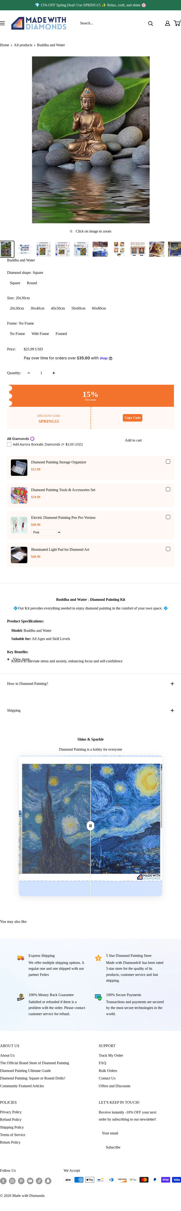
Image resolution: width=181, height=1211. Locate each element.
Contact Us (107, 1078)
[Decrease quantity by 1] (29, 373)
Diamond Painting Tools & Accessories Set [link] (63, 490)
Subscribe (113, 1147)
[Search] (150, 23)
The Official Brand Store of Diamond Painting (34, 1063)
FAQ (102, 1063)
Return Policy (10, 1142)
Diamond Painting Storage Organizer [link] (58, 462)
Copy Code (132, 417)
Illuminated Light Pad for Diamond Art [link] (60, 549)
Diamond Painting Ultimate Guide (25, 1071)
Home (4, 45)
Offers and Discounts (114, 1086)
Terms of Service (12, 1135)
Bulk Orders (108, 1071)
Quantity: (14, 373)
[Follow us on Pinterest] (21, 1180)
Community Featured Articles (22, 1086)
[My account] (167, 23)
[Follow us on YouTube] (30, 1180)
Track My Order (111, 1055)
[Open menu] (2, 23)
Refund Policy (10, 1120)
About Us (7, 1055)
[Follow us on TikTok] (39, 1180)
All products (23, 45)
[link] (19, 467)
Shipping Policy (12, 1127)
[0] (177, 23)
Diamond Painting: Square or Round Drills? (32, 1078)
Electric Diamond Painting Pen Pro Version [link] (63, 518)
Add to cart (133, 440)
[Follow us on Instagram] (12, 1180)
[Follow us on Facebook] (3, 1180)
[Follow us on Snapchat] (48, 1180)
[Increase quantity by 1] (54, 373)
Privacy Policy (11, 1112)
